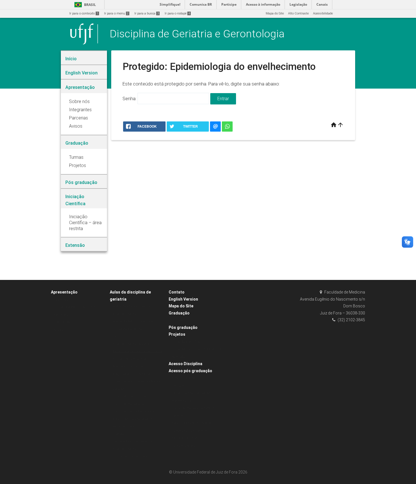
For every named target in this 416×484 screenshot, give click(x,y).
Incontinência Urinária (129, 396)
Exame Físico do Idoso (129, 366)
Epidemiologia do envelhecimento (137, 351)
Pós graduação (183, 327)
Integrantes (62, 322)
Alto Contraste (298, 13)
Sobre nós (61, 299)
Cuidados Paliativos (127, 329)
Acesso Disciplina (185, 363)
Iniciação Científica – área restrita (196, 349)
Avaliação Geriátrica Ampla (133, 321)
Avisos (58, 329)
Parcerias (61, 314)
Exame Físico (181, 400)
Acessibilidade (323, 13)
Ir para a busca (146, 13)
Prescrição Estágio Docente (191, 423)
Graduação (179, 313)
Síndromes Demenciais (130, 456)
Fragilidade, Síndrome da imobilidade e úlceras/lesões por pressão (137, 381)
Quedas (118, 434)
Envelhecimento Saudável (132, 344)
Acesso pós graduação (190, 371)
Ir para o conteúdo (83, 13)
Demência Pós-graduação (190, 393)
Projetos (177, 334)
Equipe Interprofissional (130, 359)
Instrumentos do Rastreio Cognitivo (138, 411)
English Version (183, 299)
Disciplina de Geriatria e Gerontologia (197, 33)
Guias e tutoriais (183, 445)
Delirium (119, 336)
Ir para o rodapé (177, 13)
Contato (177, 292)
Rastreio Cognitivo (184, 438)
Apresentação (64, 292)
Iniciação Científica (185, 342)
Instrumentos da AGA (128, 404)
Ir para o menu (116, 13)
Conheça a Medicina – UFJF (75, 307)
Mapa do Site (275, 13)
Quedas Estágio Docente (189, 430)
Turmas (177, 320)
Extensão (178, 357)
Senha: (130, 98)
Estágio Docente (183, 378)
